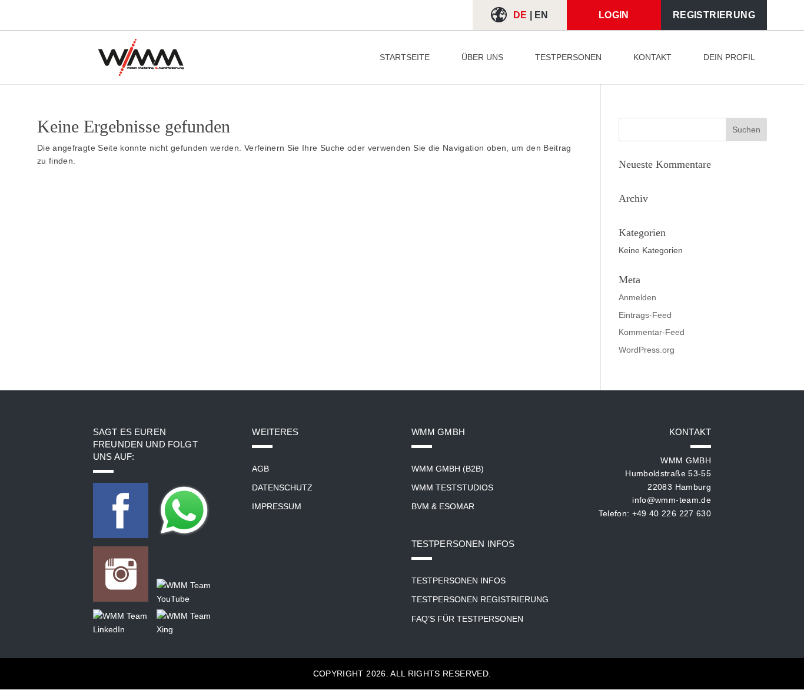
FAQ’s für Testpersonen (467, 618)
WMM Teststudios (452, 487)
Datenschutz (282, 487)
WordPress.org (647, 349)
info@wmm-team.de (671, 500)
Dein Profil (729, 57)
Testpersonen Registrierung (480, 599)
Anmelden (637, 297)
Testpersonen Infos (458, 580)
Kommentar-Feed (652, 332)
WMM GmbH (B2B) (447, 468)
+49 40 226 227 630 (671, 513)
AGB (260, 468)
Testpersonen (568, 57)
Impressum (276, 506)
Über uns (482, 57)
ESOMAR (456, 506)
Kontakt (652, 57)
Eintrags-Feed (645, 315)
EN (541, 15)
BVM (420, 506)
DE (520, 15)
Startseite (405, 57)
